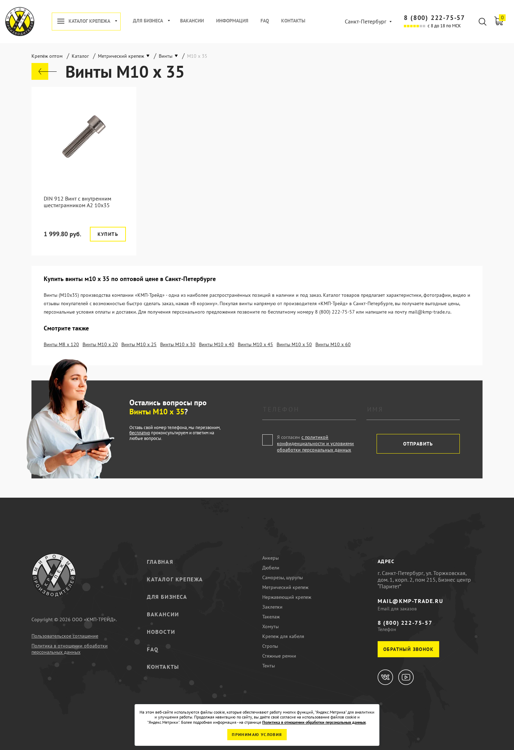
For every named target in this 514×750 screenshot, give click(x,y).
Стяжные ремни (279, 656)
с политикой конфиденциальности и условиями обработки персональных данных (315, 443)
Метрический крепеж (285, 587)
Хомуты (270, 626)
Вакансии (192, 21)
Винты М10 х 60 (333, 344)
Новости (161, 631)
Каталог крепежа (89, 21)
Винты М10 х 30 (177, 344)
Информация (232, 21)
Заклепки (272, 607)
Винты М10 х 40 (216, 344)
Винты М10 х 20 (100, 344)
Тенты (268, 666)
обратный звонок (408, 649)
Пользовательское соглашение (64, 636)
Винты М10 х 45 (255, 344)
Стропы (270, 646)
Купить (108, 234)
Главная (160, 561)
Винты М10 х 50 (294, 344)
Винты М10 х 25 (139, 344)
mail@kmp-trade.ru (410, 600)
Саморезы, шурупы (282, 577)
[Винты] (44, 71)
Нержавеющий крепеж (286, 597)
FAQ (264, 21)
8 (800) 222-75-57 (434, 18)
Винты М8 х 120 (61, 344)
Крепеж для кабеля (283, 636)
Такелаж (271, 617)
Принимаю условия (257, 734)
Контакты (293, 21)
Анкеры (270, 558)
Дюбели (270, 568)
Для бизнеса (148, 21)
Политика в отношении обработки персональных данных (69, 649)
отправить (418, 444)
